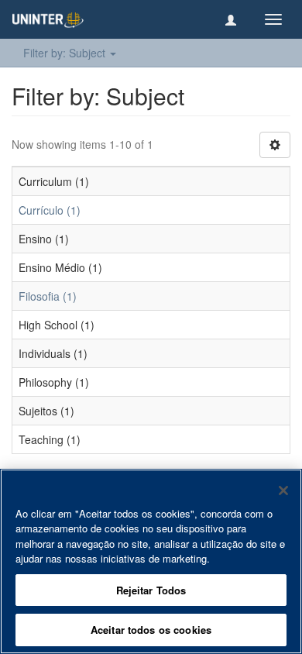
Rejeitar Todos (151, 590)
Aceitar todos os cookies (151, 629)
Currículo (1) (50, 210)
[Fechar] (283, 490)
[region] (151, 561)
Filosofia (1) (48, 296)
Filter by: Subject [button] (65, 52)
